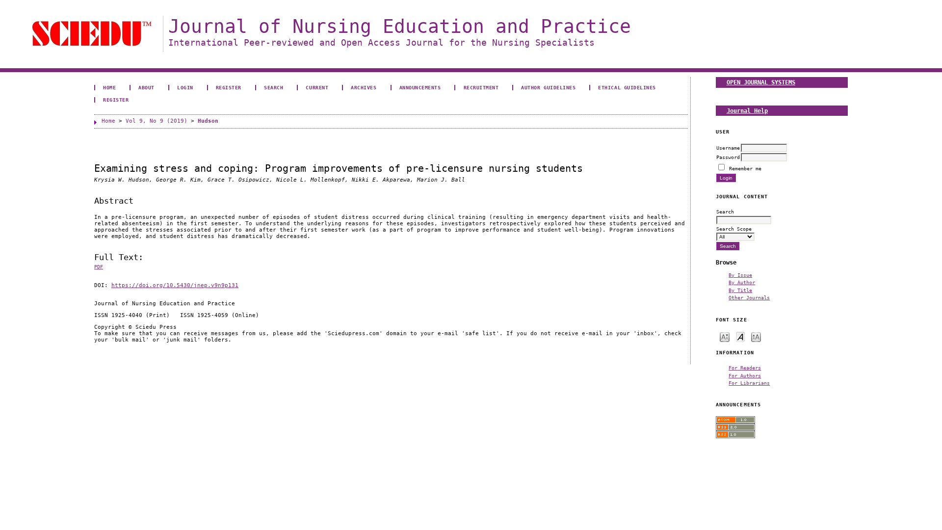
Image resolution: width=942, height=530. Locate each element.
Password (728, 157)
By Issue (740, 275)
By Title (740, 290)
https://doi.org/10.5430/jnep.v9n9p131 (174, 285)
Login (185, 87)
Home (109, 87)
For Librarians (749, 383)
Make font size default (740, 336)
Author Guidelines (548, 87)
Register (228, 87)
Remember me (745, 168)
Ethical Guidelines (626, 87)
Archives (363, 87)
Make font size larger (756, 336)
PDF (98, 266)
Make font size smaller (725, 336)
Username (728, 148)
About (146, 87)
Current (317, 87)
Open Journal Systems (761, 82)
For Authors (745, 375)
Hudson (208, 121)
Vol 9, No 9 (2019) (156, 121)
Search (273, 87)
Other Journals (749, 297)
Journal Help (747, 110)
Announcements (420, 87)
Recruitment (481, 87)
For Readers (745, 368)
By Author (742, 282)
